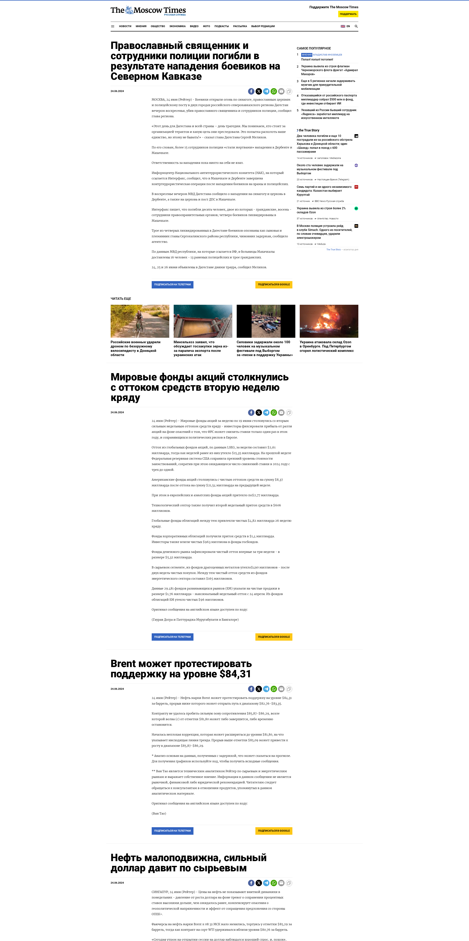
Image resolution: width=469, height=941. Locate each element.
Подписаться (234, 491)
